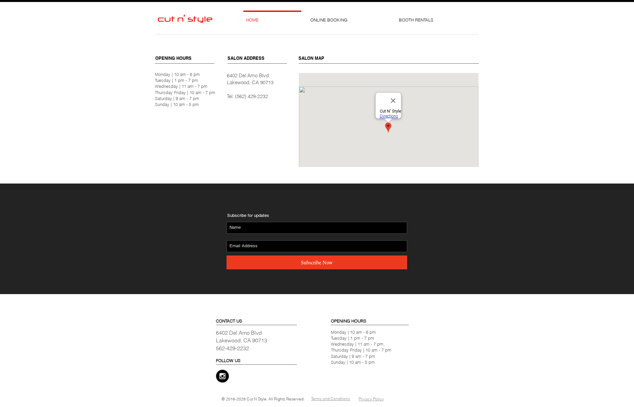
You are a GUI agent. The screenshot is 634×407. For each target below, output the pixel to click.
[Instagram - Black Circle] (222, 376)
